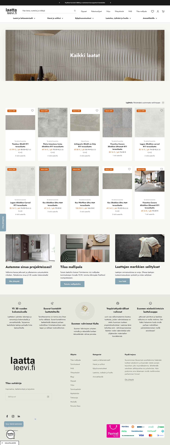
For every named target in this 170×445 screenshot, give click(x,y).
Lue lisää (122, 281)
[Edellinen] (59, 3)
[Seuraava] (110, 3)
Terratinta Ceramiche (20, 141)
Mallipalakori (10, 443)
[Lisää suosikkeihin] (32, 110)
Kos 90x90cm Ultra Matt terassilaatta (85, 204)
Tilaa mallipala (141, 11)
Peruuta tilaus (75, 406)
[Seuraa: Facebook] (7, 416)
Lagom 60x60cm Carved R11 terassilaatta (20, 204)
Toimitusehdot (75, 389)
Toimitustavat (75, 364)
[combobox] (48, 10)
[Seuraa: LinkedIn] (18, 416)
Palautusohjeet (96, 11)
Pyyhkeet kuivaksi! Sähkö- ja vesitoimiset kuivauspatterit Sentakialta (85, 3)
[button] (3, 222)
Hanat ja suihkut (54, 18)
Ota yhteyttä (14, 281)
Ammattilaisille (149, 18)
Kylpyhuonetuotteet (83, 18)
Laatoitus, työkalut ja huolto (117, 18)
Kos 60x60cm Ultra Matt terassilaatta (53, 204)
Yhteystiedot (119, 11)
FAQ (130, 11)
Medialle (73, 402)
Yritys (108, 11)
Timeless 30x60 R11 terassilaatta (20, 145)
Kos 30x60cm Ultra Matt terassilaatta (117, 204)
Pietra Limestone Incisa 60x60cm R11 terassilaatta (52, 145)
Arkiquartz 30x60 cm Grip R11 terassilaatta (85, 145)
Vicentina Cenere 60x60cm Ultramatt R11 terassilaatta (149, 205)
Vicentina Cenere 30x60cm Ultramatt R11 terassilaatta (117, 146)
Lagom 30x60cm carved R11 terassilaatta (149, 145)
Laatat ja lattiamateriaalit (23, 18)
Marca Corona (85, 141)
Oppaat (84, 11)
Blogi (72, 376)
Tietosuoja (74, 397)
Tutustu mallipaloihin (72, 284)
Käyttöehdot (74, 393)
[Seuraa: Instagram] (13, 416)
